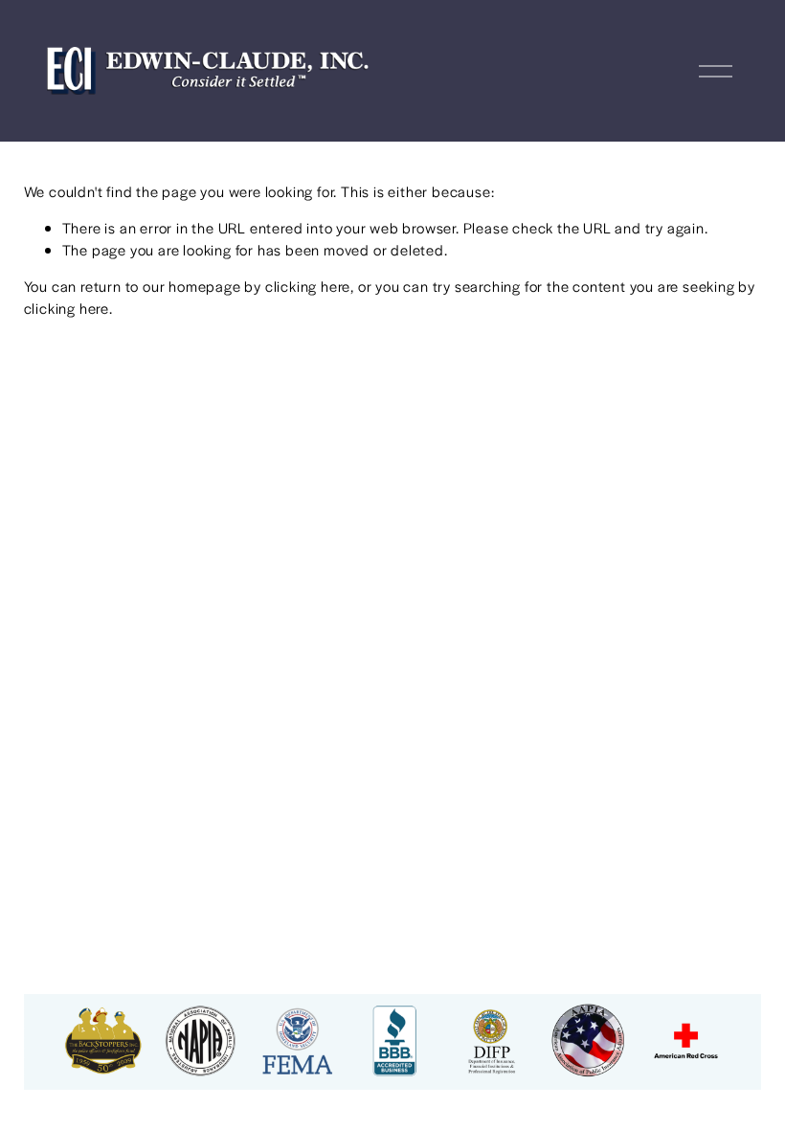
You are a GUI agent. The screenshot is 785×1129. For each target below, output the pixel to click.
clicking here (307, 286)
